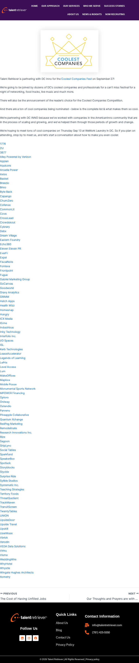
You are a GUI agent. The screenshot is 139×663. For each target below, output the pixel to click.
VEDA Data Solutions (13, 546)
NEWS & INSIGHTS (92, 14)
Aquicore (5, 165)
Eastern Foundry (10, 240)
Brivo (3, 187)
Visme (4, 555)
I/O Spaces (6, 340)
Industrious (7, 327)
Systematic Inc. (9, 485)
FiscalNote (6, 262)
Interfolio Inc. (8, 336)
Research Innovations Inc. (16, 432)
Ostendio (5, 406)
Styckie (4, 471)
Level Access (8, 367)
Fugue (4, 275)
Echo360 (5, 244)
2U (2, 148)
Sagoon (5, 441)
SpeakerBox (7, 458)
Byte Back (6, 191)
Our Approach (50, 6)
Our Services (71, 6)
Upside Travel (8, 524)
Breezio (4, 183)
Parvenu (5, 410)
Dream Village (8, 235)
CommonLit (7, 209)
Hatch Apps (7, 301)
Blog (59, 630)
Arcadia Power (9, 170)
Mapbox (5, 380)
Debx (3, 231)
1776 (3, 143)
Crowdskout (7, 222)
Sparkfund (6, 454)
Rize (2, 437)
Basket (4, 178)
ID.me (3, 323)
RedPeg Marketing (11, 423)
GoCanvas (6, 283)
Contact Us (63, 637)
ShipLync (5, 445)
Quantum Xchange (11, 419)
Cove (3, 213)
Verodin (4, 542)
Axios (3, 174)
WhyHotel (6, 563)
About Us (62, 622)
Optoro (4, 397)
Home (34, 6)
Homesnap (7, 310)
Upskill (4, 528)
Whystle (5, 568)
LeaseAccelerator (10, 353)
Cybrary (5, 226)
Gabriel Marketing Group (15, 279)
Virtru (3, 550)
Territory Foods (9, 493)
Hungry (4, 314)
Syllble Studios (9, 480)
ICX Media (6, 318)
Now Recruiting (115, 14)
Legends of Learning (12, 358)
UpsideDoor (7, 520)
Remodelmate (8, 428)
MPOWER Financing (12, 393)
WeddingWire (8, 559)
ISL (2, 345)
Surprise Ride (8, 476)
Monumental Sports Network (17, 388)
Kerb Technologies (11, 349)
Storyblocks (7, 467)
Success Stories (114, 6)
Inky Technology (10, 331)
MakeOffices (7, 375)
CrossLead (6, 218)
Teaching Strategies (12, 489)
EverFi (4, 253)
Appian (4, 161)
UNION (4, 515)
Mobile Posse (8, 384)
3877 (3, 152)
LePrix (3, 362)
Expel (3, 257)
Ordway (5, 401)
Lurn (2, 371)
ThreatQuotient (9, 498)
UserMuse (6, 533)
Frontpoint (6, 270)
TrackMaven (7, 502)
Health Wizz (7, 305)
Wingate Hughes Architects (17, 572)
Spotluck (5, 463)
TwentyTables (8, 511)
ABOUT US (73, 14)
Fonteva (5, 266)
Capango (5, 196)
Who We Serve (91, 6)
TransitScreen (8, 507)
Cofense (5, 205)
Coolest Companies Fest (76, 79)
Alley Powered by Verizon (15, 156)
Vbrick (4, 537)
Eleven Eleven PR (10, 248)
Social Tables (8, 450)
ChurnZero (6, 200)
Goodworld (7, 288)
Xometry (5, 576)
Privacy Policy (65, 644)
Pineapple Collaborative (14, 415)
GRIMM (4, 296)
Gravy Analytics (9, 292)
